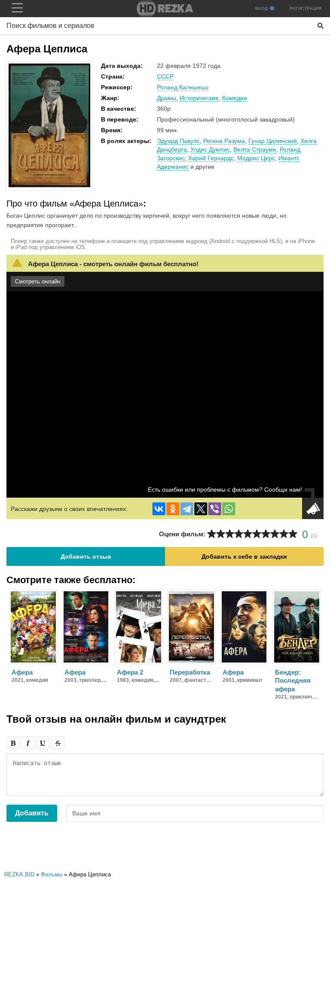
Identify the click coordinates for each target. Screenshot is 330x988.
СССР (165, 76)
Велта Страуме (254, 149)
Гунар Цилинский (272, 140)
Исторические (199, 97)
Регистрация (305, 8)
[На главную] (165, 8)
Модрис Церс (256, 158)
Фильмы (51, 874)
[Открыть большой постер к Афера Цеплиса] (49, 185)
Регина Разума (224, 140)
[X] (200, 508)
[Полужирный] (12, 742)
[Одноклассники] (172, 508)
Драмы (166, 97)
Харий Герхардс (211, 158)
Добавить (32, 813)
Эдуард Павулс (178, 140)
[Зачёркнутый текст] (58, 742)
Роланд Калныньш (182, 87)
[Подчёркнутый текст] (43, 742)
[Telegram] (186, 508)
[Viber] (214, 508)
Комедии (234, 97)
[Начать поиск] (320, 25)
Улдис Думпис (210, 149)
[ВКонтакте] (159, 508)
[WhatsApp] (228, 508)
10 (292, 533)
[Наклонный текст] (27, 742)
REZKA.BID (19, 874)
